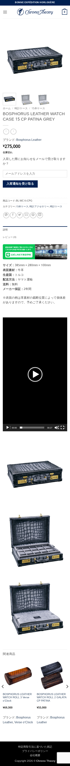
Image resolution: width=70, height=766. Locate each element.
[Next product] (6, 131)
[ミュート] (57, 427)
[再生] (8, 427)
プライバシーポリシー (35, 751)
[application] (35, 374)
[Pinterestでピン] (33, 215)
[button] (5, 12)
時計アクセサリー (39, 207)
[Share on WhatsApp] (6, 215)
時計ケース (21, 108)
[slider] (32, 428)
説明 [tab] (5, 230)
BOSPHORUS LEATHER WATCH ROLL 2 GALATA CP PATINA (51, 698)
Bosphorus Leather (28, 139)
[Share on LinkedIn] (40, 215)
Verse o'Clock (23, 722)
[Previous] (8, 58)
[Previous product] (13, 131)
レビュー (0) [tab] (9, 237)
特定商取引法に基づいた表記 (35, 747)
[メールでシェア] (26, 215)
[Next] (61, 58)
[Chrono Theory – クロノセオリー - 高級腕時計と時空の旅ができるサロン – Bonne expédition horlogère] (35, 12)
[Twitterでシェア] (20, 215)
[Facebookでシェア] (13, 215)
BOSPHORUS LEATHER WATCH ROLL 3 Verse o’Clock (17, 698)
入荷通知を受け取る (20, 183)
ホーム (7, 108)
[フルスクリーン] (62, 427)
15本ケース (38, 108)
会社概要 (35, 755)
